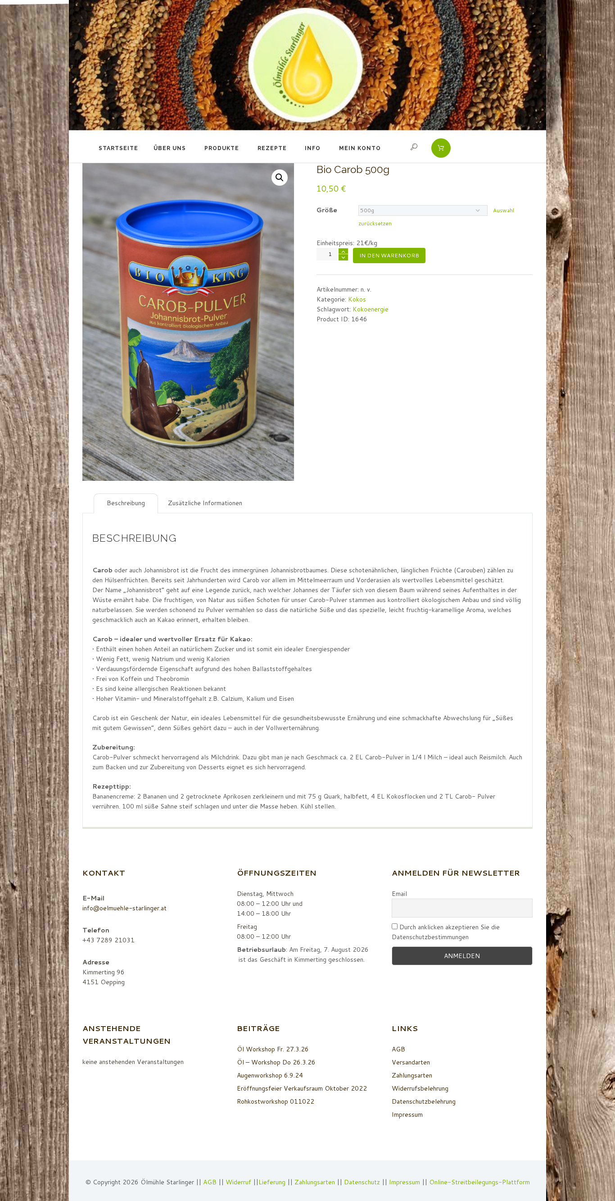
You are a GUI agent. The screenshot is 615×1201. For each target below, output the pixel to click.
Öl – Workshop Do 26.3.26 (276, 1062)
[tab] (126, 503)
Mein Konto (360, 148)
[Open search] (415, 147)
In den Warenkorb (389, 255)
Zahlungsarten (412, 1075)
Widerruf (239, 1182)
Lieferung (271, 1182)
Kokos (357, 299)
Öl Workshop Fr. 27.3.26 (273, 1049)
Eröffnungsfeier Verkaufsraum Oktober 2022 (302, 1088)
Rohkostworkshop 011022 (275, 1101)
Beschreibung (126, 502)
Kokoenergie (371, 309)
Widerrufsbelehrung (420, 1088)
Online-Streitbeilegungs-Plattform (479, 1182)
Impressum (407, 1114)
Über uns (170, 148)
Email (399, 893)
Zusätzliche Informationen (205, 502)
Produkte (221, 148)
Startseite (118, 148)
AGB (398, 1049)
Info (313, 148)
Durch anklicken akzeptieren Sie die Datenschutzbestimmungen (446, 931)
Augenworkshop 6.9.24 (270, 1075)
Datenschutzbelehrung (424, 1101)
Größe (327, 210)
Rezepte (272, 148)
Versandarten (411, 1062)
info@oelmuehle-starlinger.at (124, 908)
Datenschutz (362, 1182)
